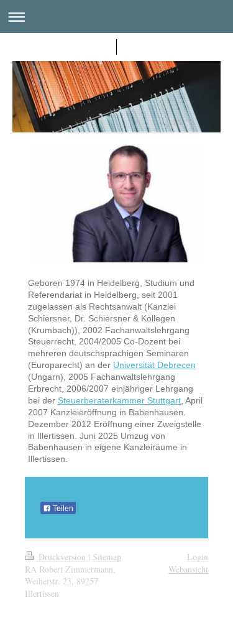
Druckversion (62, 557)
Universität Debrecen (154, 365)
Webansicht (188, 569)
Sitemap (107, 557)
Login (197, 557)
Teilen (62, 508)
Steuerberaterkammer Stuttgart (119, 400)
